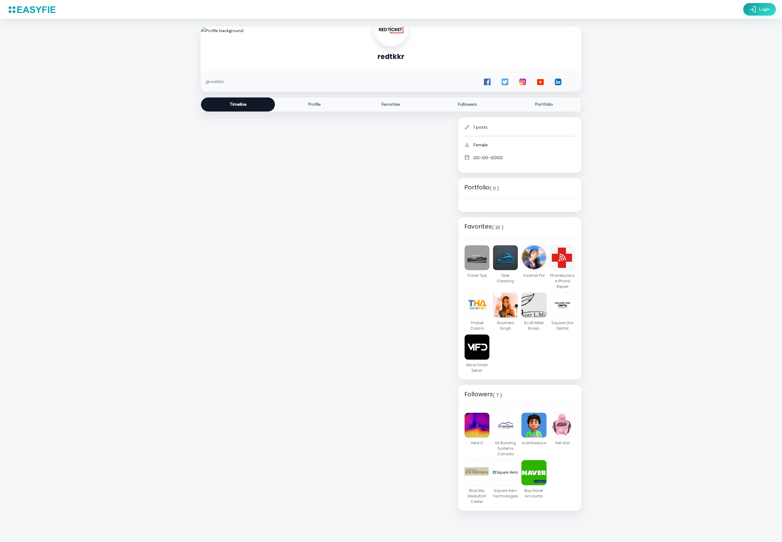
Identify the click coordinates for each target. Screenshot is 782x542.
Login (759, 9)
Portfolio (544, 104)
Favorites (391, 104)
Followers (467, 104)
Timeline (238, 104)
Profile (314, 104)
